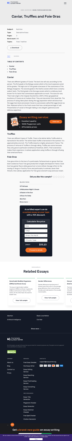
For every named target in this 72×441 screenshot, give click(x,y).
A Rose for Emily (25, 196)
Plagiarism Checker (29, 403)
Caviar (11, 66)
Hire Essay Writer (29, 366)
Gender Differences (45, 281)
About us (10, 362)
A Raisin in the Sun (26, 192)
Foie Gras (13, 72)
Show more (35, 329)
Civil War (39, 319)
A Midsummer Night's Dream (29, 189)
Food (18, 42)
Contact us (11, 369)
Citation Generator (29, 419)
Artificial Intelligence (14, 319)
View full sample (21, 300)
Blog (8, 366)
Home (22, 10)
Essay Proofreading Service (29, 382)
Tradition (23, 42)
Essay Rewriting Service (28, 376)
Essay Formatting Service (29, 388)
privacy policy (44, 436)
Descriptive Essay (22, 32)
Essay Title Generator (27, 398)
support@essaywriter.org (48, 362)
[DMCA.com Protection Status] (11, 353)
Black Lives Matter (43, 316)
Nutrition (28, 10)
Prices (9, 373)
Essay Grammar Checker (28, 411)
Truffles (12, 69)
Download (15, 48)
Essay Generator (28, 406)
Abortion (23, 199)
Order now (56, 121)
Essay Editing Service (27, 371)
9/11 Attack (24, 186)
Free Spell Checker (29, 415)
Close (36, 439)
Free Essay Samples (29, 362)
